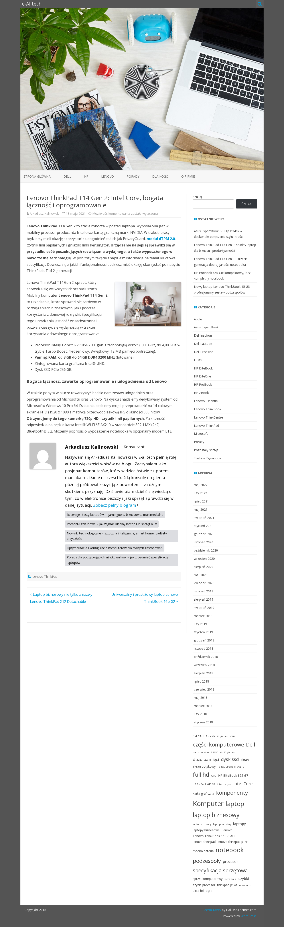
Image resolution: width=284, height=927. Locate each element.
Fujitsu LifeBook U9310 (231, 766)
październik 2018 (206, 657)
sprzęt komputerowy (208, 879)
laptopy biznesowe (206, 830)
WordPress (248, 916)
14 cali (198, 735)
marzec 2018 (203, 706)
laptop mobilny (222, 824)
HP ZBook (201, 393)
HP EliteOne (202, 376)
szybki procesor (204, 885)
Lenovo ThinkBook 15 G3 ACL (214, 836)
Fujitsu (198, 360)
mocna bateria (203, 851)
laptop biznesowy (216, 815)
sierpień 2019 (203, 599)
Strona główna (37, 176)
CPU (232, 736)
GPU (213, 775)
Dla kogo (160, 176)
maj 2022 (200, 485)
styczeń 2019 (203, 632)
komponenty (232, 792)
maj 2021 (200, 509)
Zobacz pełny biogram (114, 505)
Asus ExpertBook (206, 327)
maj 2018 (200, 697)
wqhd (209, 891)
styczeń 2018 (203, 722)
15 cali (210, 736)
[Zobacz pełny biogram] (138, 505)
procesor (230, 861)
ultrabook (245, 885)
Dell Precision (203, 352)
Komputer (208, 803)
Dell (67, 176)
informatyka (224, 784)
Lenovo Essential (206, 401)
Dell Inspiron (203, 335)
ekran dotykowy (204, 766)
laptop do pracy (202, 824)
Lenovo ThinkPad (44, 576)
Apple (198, 319)
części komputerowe (218, 744)
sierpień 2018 (203, 673)
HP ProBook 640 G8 (204, 784)
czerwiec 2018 (204, 689)
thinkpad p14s (227, 885)
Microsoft (201, 433)
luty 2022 (200, 493)
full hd (201, 774)
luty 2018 (200, 714)
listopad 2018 (203, 648)
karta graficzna (203, 793)
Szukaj (197, 197)
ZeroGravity (212, 910)
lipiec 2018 (201, 681)
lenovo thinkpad (204, 842)
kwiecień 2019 (204, 607)
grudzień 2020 (204, 534)
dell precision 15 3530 (205, 752)
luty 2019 (200, 624)
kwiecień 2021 (204, 518)
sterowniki (231, 879)
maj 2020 (200, 575)
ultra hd (198, 891)
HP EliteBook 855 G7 (233, 775)
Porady (133, 176)
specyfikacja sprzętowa (220, 870)
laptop (235, 804)
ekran (245, 760)
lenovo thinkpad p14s (233, 842)
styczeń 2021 (203, 526)
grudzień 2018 (204, 640)
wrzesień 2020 (204, 558)
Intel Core (243, 783)
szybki (244, 878)
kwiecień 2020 (204, 583)
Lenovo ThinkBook (207, 409)
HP (86, 176)
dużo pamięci (206, 759)
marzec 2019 (203, 616)
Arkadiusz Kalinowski (44, 213)
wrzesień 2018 (204, 665)
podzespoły (207, 860)
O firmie (188, 176)
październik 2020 (206, 550)
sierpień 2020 (203, 567)
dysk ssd (230, 759)
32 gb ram (222, 736)
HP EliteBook (203, 368)
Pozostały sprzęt (206, 450)
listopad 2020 (203, 542)
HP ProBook (203, 384)
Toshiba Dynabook (207, 458)
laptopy (239, 823)
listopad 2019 (203, 591)
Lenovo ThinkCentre (208, 417)
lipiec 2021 (201, 501)
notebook (230, 850)
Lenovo (107, 176)
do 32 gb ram (227, 752)
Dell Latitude (203, 343)
